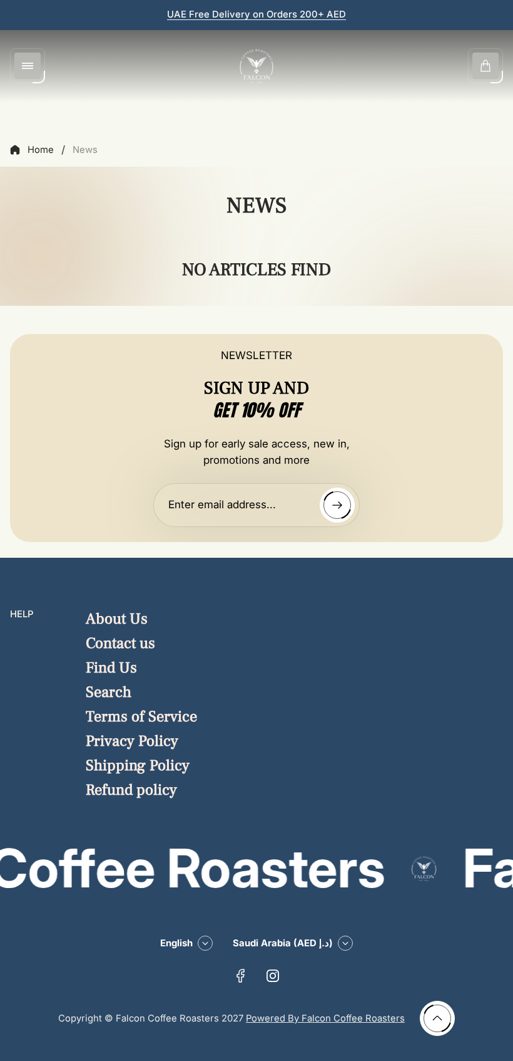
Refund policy (131, 790)
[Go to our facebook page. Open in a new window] (240, 975)
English (176, 943)
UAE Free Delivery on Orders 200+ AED (256, 14)
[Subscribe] (337, 505)
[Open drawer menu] (27, 65)
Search (108, 692)
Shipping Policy (138, 765)
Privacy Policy (132, 741)
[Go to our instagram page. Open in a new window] (272, 975)
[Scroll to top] (437, 1018)
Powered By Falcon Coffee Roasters (325, 1018)
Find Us (111, 667)
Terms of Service (141, 716)
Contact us (120, 643)
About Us (117, 619)
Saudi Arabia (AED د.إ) (283, 943)
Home (41, 149)
